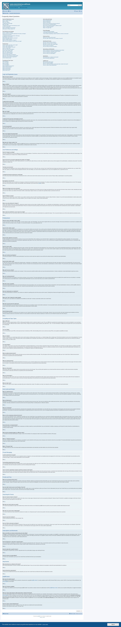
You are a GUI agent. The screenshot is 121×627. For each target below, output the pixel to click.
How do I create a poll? (6, 48)
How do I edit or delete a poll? (8, 50)
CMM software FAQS (23, 7)
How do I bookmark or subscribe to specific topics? (52, 51)
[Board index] (6, 5)
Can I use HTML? (6, 62)
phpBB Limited (34, 580)
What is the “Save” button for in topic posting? (10, 55)
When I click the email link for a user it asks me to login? (12, 41)
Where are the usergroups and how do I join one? (51, 23)
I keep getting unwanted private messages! (50, 32)
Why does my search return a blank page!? (50, 44)
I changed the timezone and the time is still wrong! (11, 35)
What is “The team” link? (47, 27)
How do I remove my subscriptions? (49, 53)
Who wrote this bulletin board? (48, 61)
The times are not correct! (7, 34)
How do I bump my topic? (7, 57)
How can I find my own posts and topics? (50, 46)
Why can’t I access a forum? (7, 51)
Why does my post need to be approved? (10, 56)
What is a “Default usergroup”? (48, 26)
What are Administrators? (47, 20)
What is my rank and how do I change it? (9, 40)
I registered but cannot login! (7, 23)
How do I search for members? (48, 45)
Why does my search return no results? (50, 43)
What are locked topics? (7, 69)
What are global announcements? (8, 65)
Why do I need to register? (7, 20)
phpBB (39, 183)
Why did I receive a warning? (7, 53)
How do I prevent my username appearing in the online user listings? (14, 33)
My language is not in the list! (7, 36)
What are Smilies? (6, 63)
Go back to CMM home (14, 7)
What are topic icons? (6, 70)
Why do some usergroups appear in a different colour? (52, 25)
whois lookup (5, 595)
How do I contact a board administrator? (50, 65)
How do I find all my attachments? (48, 58)
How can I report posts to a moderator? (9, 54)
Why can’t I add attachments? (8, 52)
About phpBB (5, 581)
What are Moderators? (47, 21)
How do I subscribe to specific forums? (49, 52)
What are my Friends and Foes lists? (49, 37)
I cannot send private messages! (48, 31)
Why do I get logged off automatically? (9, 27)
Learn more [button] (45, 624)
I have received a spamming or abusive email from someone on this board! (55, 33)
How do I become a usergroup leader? (49, 24)
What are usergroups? (47, 22)
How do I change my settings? (8, 32)
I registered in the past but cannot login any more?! (11, 25)
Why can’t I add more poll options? (8, 49)
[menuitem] (9, 11)
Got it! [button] (113, 624)
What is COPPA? (5, 21)
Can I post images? (6, 64)
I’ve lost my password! (6, 26)
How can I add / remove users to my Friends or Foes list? (53, 38)
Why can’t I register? (6, 22)
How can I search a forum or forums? (49, 42)
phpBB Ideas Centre (54, 587)
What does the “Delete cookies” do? (9, 28)
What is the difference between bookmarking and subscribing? (53, 50)
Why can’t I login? (6, 24)
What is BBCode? (6, 61)
